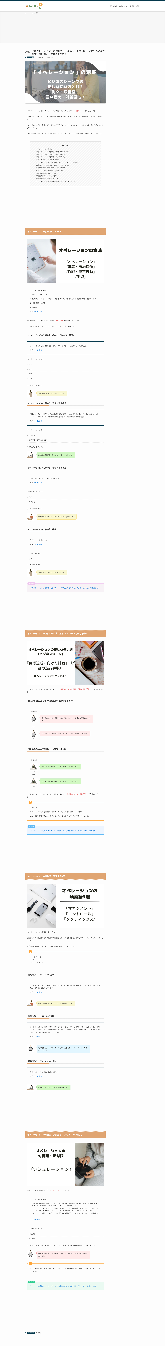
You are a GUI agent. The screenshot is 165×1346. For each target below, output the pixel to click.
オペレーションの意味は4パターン (48, 149)
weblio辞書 (38, 311)
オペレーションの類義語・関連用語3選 (49, 171)
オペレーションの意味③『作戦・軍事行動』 (52, 157)
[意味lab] (34, 6)
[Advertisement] (82, 28)
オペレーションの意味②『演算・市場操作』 (52, 154)
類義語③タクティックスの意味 (48, 178)
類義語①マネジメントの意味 (48, 173)
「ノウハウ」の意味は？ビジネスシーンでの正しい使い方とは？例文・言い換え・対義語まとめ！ (62, 1286)
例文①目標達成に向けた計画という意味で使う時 (54, 165)
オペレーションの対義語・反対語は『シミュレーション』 (56, 181)
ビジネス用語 (30, 57)
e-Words (37, 1036)
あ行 (39, 1333)
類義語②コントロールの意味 (48, 176)
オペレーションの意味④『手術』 (49, 159)
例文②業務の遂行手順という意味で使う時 (52, 167)
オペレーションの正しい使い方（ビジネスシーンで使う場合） (57, 162)
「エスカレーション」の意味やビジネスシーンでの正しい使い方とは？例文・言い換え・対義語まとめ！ (65, 588)
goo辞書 (37, 1219)
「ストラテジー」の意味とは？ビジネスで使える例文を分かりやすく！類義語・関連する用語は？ (62, 830)
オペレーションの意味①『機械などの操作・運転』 (54, 152)
